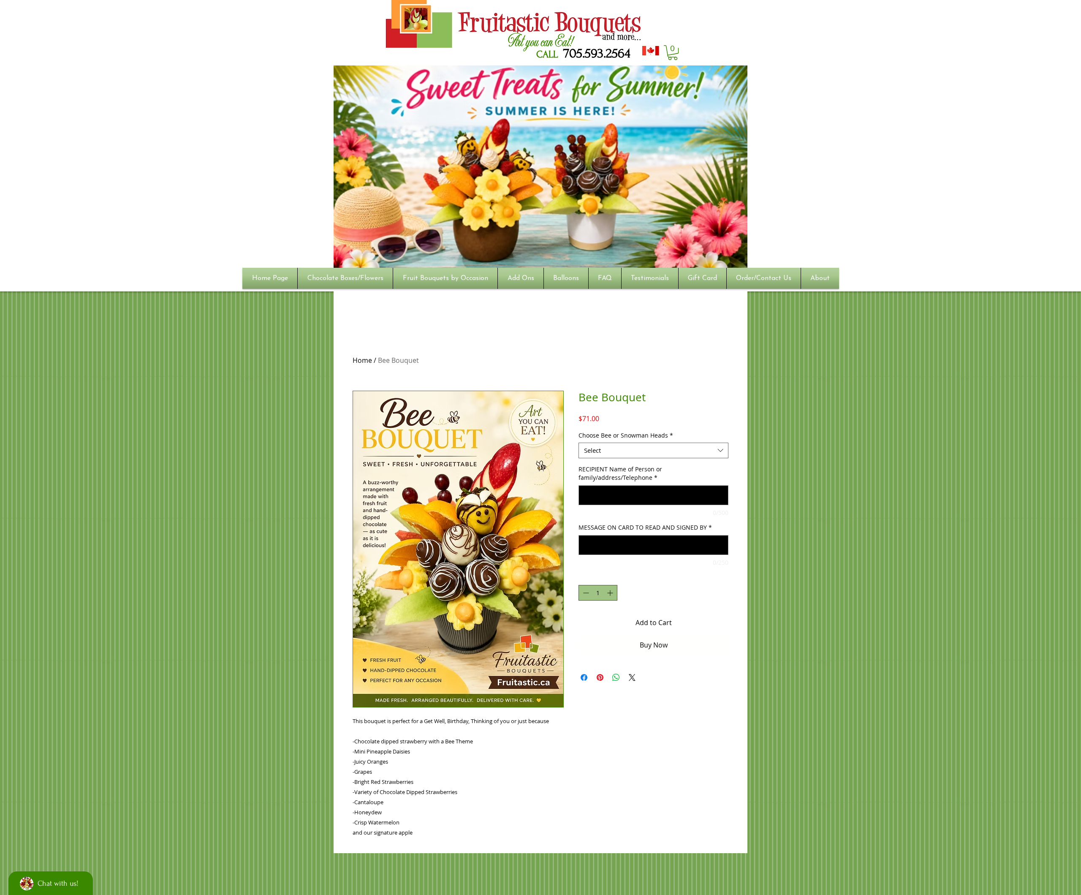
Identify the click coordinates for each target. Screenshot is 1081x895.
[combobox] (653, 451)
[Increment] (611, 592)
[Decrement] (585, 592)
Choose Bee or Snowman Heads (626, 435)
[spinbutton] (598, 592)
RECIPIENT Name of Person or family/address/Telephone (620, 473)
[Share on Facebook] (584, 677)
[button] (673, 52)
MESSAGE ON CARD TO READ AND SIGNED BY (645, 527)
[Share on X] (632, 677)
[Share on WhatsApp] (616, 677)
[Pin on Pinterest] (600, 677)
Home (362, 360)
